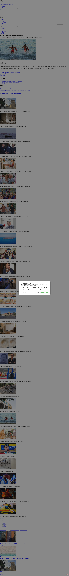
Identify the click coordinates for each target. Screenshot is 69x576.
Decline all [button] (37, 292)
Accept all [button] (44, 292)
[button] (23, 292)
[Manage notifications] (67, 574)
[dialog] (34, 288)
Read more (34, 285)
